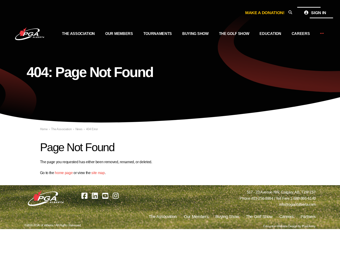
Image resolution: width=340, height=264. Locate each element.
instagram (115, 195)
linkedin (94, 195)
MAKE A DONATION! (264, 12)
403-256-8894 (262, 198)
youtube (105, 195)
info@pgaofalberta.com (297, 204)
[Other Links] (321, 33)
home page (64, 173)
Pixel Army (309, 226)
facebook (84, 195)
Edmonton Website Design (280, 226)
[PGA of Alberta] (30, 33)
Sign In (318, 12)
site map (98, 173)
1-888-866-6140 (303, 198)
